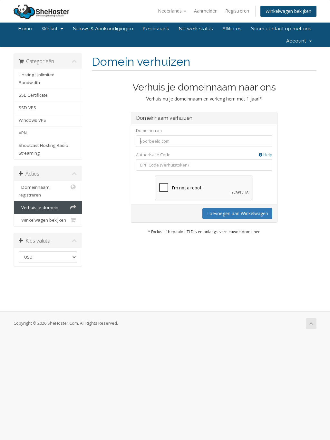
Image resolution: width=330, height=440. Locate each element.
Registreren (237, 11)
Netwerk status (196, 29)
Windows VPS (32, 120)
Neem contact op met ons (281, 29)
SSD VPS (27, 107)
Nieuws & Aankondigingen (103, 29)
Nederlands (170, 11)
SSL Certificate (33, 95)
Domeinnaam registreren (34, 191)
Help (267, 155)
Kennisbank (156, 29)
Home (25, 29)
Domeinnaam (149, 130)
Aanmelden (206, 11)
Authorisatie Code (204, 155)
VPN (23, 133)
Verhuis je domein (38, 207)
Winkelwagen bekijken (288, 11)
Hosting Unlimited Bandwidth (36, 78)
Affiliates (231, 29)
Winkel (51, 29)
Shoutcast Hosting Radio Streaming (43, 149)
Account (297, 41)
